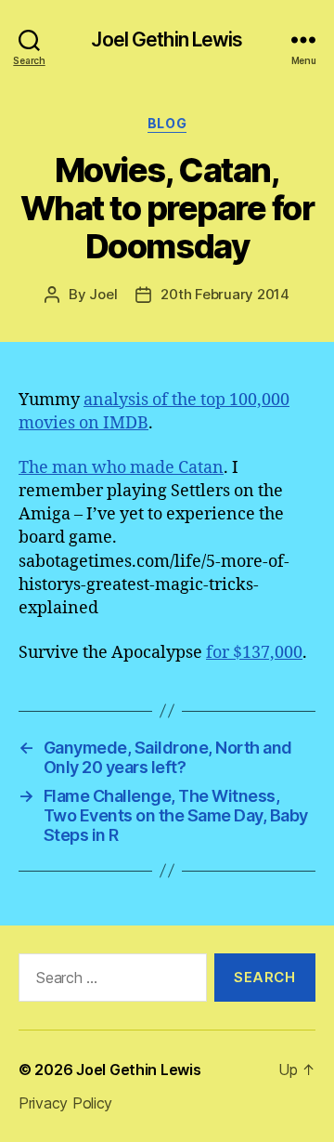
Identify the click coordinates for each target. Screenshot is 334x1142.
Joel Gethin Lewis (166, 39)
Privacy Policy (65, 1103)
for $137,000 (254, 652)
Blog (167, 123)
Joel (103, 294)
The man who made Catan (121, 468)
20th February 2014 (225, 294)
